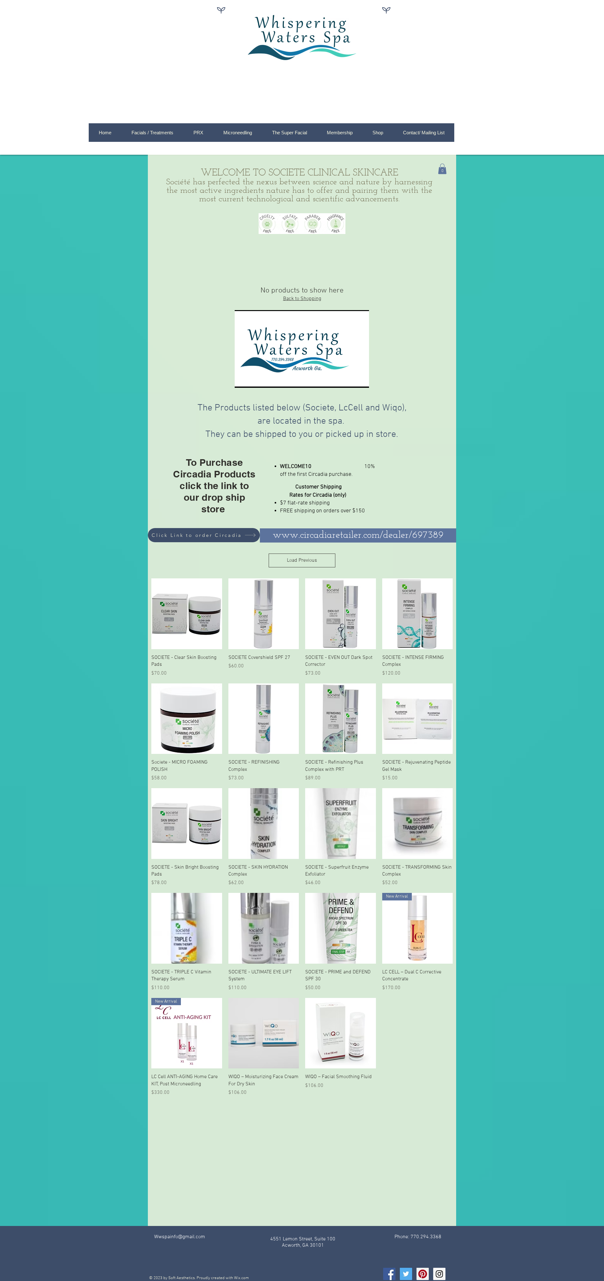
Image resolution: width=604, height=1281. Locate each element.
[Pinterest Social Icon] (423, 1274)
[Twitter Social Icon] (406, 1274)
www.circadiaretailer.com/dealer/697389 (358, 535)
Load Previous (302, 560)
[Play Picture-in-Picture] (350, 379)
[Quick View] (186, 613)
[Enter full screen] (360, 379)
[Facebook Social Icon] (389, 1274)
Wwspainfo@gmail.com (179, 1237)
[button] (442, 169)
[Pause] (243, 379)
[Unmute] (253, 379)
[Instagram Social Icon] (439, 1274)
